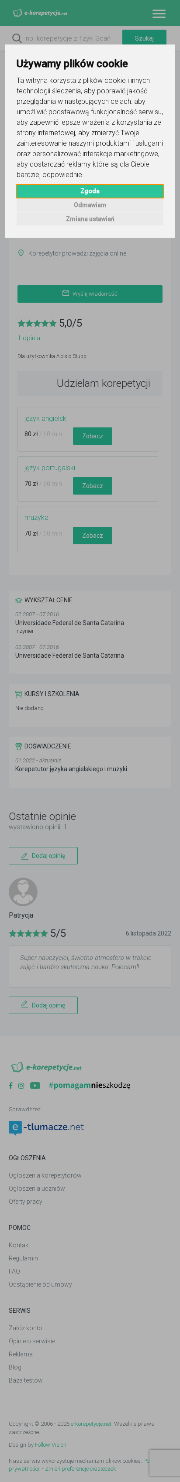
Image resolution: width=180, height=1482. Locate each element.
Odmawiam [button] (90, 204)
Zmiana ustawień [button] (90, 218)
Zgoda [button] (90, 191)
